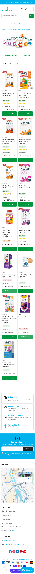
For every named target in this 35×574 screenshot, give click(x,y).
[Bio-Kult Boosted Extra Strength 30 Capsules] (9, 126)
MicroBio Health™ (13, 559)
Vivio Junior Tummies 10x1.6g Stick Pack (8, 365)
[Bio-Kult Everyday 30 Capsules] (9, 173)
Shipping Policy (18, 399)
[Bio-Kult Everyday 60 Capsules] (9, 80)
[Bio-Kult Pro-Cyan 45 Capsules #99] (25, 173)
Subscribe (28, 449)
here (24, 427)
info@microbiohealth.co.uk (15, 544)
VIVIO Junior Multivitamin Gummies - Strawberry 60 (7, 233)
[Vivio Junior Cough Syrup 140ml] (9, 261)
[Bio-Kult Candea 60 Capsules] (25, 217)
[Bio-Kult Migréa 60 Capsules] (25, 261)
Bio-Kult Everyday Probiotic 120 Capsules (24, 141)
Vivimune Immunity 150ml (25, 318)
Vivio (19, 91)
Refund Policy (12, 410)
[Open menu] (31, 9)
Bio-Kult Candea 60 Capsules (25, 231)
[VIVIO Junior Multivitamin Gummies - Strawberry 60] (9, 217)
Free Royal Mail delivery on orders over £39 (17, 2)
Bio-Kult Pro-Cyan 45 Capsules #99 (24, 187)
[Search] (31, 16)
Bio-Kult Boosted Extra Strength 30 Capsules (8, 141)
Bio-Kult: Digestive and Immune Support (18, 29)
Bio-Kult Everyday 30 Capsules (8, 187)
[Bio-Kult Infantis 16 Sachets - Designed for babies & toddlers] (9, 304)
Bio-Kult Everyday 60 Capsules (8, 94)
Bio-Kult (4, 91)
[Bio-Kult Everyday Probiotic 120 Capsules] (25, 126)
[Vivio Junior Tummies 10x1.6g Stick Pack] (9, 349)
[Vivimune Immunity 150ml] (25, 304)
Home (3, 29)
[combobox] (17, 16)
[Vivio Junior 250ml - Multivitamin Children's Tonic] (25, 80)
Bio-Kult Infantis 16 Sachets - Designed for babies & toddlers (9, 320)
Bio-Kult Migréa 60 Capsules (24, 276)
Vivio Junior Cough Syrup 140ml (8, 276)
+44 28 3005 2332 (10, 540)
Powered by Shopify (26, 559)
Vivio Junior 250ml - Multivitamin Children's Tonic (25, 95)
